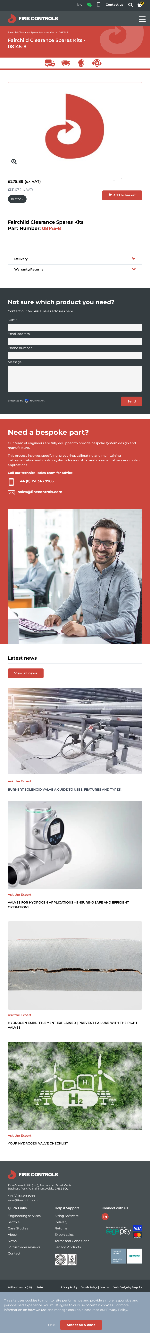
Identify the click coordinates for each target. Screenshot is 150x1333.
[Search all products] (130, 6)
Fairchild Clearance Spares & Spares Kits (31, 32)
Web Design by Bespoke (127, 1287)
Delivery (61, 1222)
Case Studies (18, 1228)
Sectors (14, 1222)
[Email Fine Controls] (80, 5)
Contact (14, 1253)
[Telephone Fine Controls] (98, 5)
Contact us (114, 4)
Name (12, 320)
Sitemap (105, 1287)
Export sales (64, 1234)
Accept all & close (81, 1325)
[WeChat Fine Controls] (89, 6)
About (13, 1234)
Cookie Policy (89, 1287)
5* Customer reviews (24, 1247)
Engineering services (24, 1216)
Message (15, 362)
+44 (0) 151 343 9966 (36, 481)
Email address (19, 334)
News (12, 1241)
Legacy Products (68, 1247)
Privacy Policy (69, 1287)
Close (51, 1325)
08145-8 (63, 32)
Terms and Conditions (72, 1241)
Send (132, 401)
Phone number (20, 348)
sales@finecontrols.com (40, 492)
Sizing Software (67, 1216)
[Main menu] (142, 19)
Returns (61, 1228)
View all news (25, 673)
